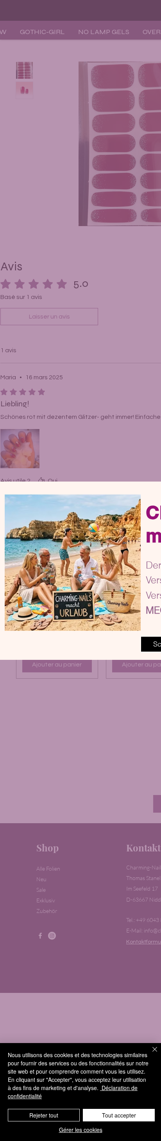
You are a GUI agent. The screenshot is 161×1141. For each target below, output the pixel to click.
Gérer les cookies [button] (80, 1130)
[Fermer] (150, 1054)
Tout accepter (119, 1115)
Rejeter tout (43, 1115)
